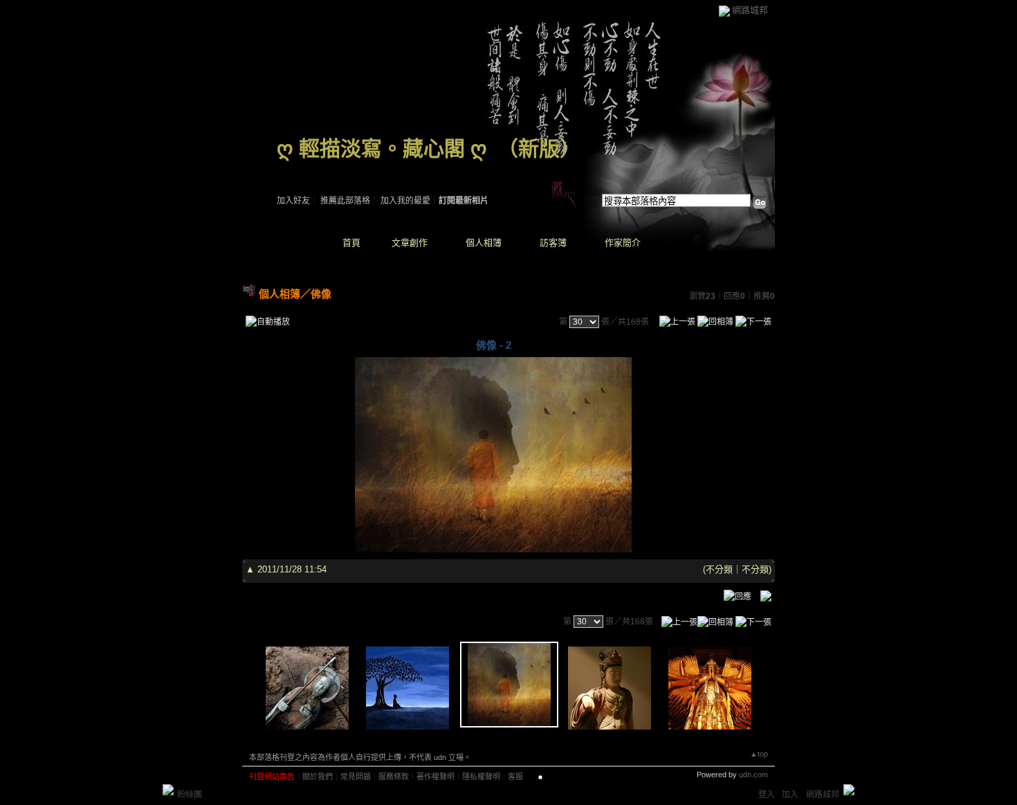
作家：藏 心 (298, 166)
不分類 (719, 569)
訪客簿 (553, 242)
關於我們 (317, 776)
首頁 (351, 242)
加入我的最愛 (405, 201)
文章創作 (410, 242)
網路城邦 (750, 10)
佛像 (321, 294)
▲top (759, 754)
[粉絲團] (168, 789)
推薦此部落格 (345, 201)
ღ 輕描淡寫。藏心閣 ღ (382, 148)
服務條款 (393, 776)
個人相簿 (484, 242)
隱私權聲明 (481, 776)
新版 (539, 148)
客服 (515, 776)
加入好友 (293, 201)
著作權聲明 (435, 776)
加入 (790, 794)
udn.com (753, 774)
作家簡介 (623, 242)
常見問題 (355, 776)
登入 (766, 794)
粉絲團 (189, 794)
